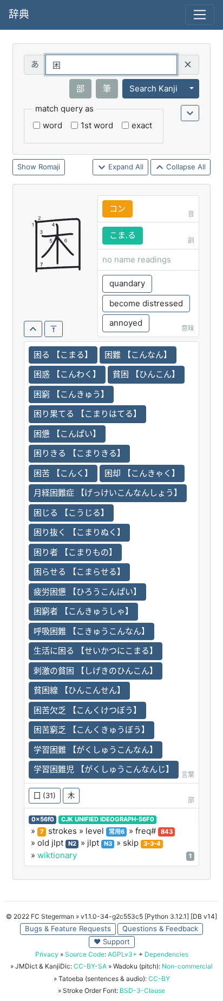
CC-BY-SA (90, 966)
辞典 (19, 14)
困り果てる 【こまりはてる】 (87, 414)
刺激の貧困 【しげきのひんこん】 (96, 671)
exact (142, 125)
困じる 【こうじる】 (71, 513)
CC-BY (159, 978)
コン (117, 208)
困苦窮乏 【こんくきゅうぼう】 (91, 730)
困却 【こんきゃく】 (142, 473)
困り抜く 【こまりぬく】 (79, 532)
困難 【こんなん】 (138, 355)
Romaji (49, 166)
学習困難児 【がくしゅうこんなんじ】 (104, 769)
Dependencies (166, 954)
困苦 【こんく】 (63, 473)
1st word (97, 125)
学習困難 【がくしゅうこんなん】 (96, 750)
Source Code (84, 954)
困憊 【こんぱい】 (67, 434)
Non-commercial (187, 966)
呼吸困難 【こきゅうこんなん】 (91, 631)
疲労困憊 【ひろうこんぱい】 (87, 592)
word (52, 125)
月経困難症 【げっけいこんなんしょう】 (108, 493)
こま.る (122, 235)
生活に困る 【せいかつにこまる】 (96, 651)
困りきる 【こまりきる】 (79, 453)
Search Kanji (153, 88)
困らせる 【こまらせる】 (79, 572)
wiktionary (57, 855)
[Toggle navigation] (199, 14)
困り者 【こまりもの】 (75, 552)
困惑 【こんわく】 (67, 374)
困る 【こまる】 (63, 355)
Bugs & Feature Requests (68, 928)
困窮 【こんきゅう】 (71, 394)
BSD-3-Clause (142, 990)
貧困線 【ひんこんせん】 (79, 690)
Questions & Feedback (160, 928)
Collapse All (185, 166)
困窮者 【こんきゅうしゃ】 (83, 611)
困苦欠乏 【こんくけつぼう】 (87, 710)
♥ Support (112, 941)
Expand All (124, 166)
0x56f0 (42, 819)
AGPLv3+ (122, 954)
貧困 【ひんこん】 (146, 374)
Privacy (46, 954)
